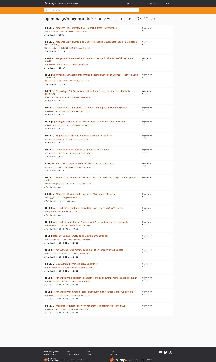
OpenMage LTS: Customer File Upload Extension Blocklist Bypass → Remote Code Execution (91, 76)
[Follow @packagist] (165, 352)
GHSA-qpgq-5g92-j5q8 (82, 48)
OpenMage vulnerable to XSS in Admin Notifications (83, 149)
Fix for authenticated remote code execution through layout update (87, 249)
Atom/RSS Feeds (50, 354)
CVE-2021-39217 (67, 295)
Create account (153, 3)
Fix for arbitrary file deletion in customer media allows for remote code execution (94, 277)
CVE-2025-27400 (68, 167)
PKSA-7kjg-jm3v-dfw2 (52, 197)
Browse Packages (72, 354)
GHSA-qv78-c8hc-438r (82, 153)
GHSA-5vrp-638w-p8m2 (82, 184)
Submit (139, 3)
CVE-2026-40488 (66, 81)
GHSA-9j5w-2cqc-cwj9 (69, 211)
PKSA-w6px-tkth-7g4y (52, 225)
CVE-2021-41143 (67, 281)
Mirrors (90, 354)
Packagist (50, 3)
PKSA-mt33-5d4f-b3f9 (52, 295)
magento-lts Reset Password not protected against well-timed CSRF (91, 305)
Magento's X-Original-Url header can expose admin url (84, 135)
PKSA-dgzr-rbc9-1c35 (52, 309)
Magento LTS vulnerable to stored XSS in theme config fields (83, 163)
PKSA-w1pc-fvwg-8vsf (52, 184)
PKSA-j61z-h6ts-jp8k (51, 31)
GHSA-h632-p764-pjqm (81, 239)
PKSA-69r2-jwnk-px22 (52, 281)
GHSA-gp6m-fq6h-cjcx (69, 197)
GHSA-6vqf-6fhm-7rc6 (81, 111)
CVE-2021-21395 (67, 309)
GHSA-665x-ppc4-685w (82, 97)
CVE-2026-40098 (67, 97)
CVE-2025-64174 (68, 153)
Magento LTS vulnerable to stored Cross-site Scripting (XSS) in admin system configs (90, 179)
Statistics (69, 352)
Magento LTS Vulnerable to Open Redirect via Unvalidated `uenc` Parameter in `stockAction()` (90, 43)
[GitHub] (170, 352)
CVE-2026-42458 (66, 31)
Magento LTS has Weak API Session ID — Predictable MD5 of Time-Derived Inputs (89, 59)
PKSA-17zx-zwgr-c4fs (52, 253)
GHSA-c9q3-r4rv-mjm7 (81, 295)
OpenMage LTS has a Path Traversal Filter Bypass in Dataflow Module (92, 107)
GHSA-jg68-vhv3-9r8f (81, 139)
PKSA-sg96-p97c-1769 (52, 97)
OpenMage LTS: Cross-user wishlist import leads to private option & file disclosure (87, 92)
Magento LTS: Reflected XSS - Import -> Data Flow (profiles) (86, 27)
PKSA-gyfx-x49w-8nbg (52, 211)
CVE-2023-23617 (68, 267)
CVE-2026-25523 (67, 139)
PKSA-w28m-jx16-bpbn (53, 125)
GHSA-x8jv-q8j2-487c (80, 31)
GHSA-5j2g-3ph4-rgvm (81, 253)
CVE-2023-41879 (67, 225)
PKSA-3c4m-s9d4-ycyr (52, 48)
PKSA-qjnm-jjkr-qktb (52, 64)
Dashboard (114, 354)
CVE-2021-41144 (66, 253)
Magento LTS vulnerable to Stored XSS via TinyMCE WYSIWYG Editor (87, 207)
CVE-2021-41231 (67, 239)
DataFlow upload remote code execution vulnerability (80, 235)
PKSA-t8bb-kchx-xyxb (52, 111)
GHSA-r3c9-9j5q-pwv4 (81, 309)
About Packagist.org (51, 352)
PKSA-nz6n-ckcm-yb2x (52, 139)
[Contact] (160, 352)
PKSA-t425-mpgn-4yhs (52, 153)
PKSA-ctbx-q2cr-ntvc (52, 81)
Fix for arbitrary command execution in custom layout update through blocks (92, 291)
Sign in (166, 3)
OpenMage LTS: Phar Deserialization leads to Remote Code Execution (88, 121)
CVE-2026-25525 (67, 111)
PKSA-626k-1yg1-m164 (52, 167)
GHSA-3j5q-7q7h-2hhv (81, 81)
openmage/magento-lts (67, 18)
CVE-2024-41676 (67, 184)
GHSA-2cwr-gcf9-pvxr (80, 64)
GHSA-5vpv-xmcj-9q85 (81, 281)
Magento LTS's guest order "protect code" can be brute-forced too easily (90, 221)
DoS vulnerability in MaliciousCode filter (76, 263)
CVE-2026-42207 (67, 48)
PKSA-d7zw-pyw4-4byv (52, 267)
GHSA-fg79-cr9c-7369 (82, 125)
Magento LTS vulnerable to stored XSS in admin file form (85, 193)
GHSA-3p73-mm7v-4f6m (83, 267)
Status (112, 352)
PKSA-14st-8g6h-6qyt (52, 239)
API (89, 352)
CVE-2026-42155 (66, 64)
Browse (127, 3)
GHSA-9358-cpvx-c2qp (81, 225)
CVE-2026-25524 (68, 125)
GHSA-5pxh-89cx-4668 (82, 167)
